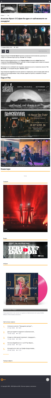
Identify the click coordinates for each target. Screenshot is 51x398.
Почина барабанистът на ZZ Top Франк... (20, 343)
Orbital (5, 229)
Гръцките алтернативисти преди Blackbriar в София (16, 136)
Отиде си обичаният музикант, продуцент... (21, 337)
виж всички (6, 354)
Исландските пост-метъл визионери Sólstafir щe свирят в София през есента (24, 108)
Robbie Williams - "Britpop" (10, 309)
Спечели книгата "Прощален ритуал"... (20, 326)
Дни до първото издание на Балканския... (21, 332)
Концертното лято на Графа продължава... (21, 348)
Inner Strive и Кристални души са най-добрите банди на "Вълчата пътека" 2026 (24, 165)
